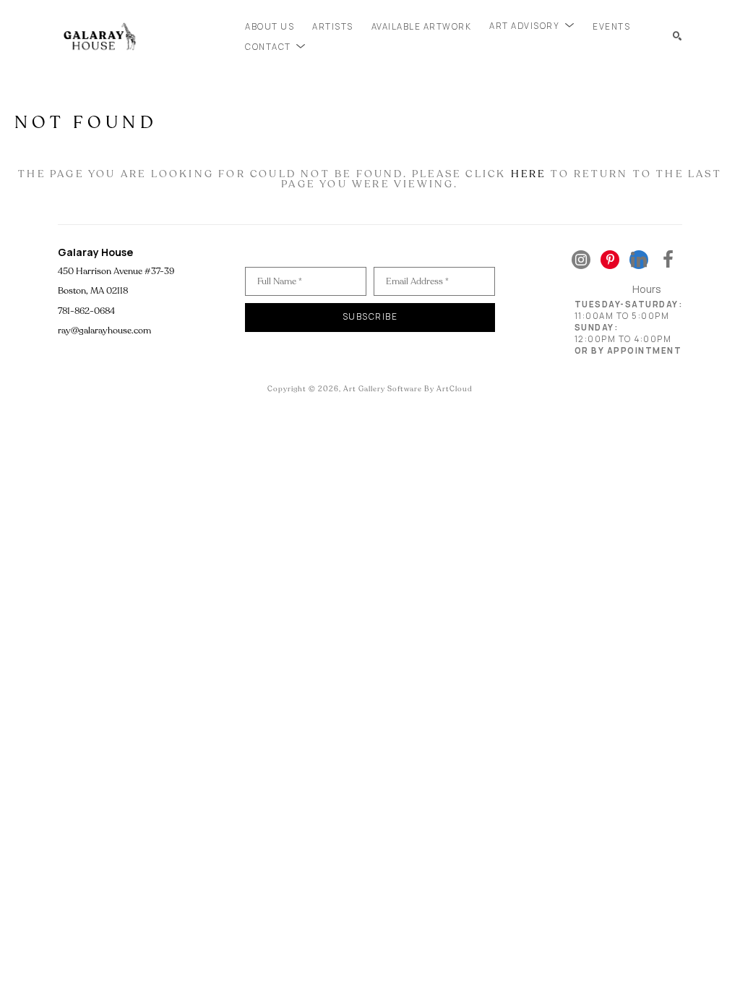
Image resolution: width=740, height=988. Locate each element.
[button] (532, 26)
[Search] (677, 36)
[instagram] (581, 259)
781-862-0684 (86, 311)
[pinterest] (610, 259)
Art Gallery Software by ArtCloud (408, 389)
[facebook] (667, 259)
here (528, 174)
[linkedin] (638, 259)
